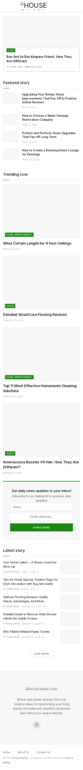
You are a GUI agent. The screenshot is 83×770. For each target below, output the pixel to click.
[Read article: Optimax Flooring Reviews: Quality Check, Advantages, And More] (70, 602)
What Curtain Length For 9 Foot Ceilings (37, 243)
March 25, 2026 (30, 159)
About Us (23, 752)
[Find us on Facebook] (27, 725)
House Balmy (20, 757)
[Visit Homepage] (41, 6)
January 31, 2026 (12, 473)
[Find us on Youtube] (56, 725)
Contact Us (43, 752)
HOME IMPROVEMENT (19, 234)
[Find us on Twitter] (36, 725)
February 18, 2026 (13, 320)
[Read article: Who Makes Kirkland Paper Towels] (70, 636)
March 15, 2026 (33, 67)
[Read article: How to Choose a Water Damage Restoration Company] (11, 119)
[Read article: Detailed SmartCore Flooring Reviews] (41, 282)
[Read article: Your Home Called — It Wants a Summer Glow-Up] (70, 567)
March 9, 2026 (11, 249)
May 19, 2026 (28, 589)
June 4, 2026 (28, 572)
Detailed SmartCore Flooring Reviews (35, 314)
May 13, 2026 (29, 107)
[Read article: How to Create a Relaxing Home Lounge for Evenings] (11, 154)
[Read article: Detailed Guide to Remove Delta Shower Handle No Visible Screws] (70, 619)
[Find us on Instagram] (46, 725)
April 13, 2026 (29, 124)
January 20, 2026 (31, 606)
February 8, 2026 (13, 396)
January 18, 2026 (31, 623)
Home (6, 752)
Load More (41, 653)
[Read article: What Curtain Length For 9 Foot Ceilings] (41, 211)
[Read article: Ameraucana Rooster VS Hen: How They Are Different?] (41, 430)
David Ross (16, 67)
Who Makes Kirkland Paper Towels (26, 631)
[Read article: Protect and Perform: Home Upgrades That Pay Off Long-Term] (11, 137)
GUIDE (11, 50)
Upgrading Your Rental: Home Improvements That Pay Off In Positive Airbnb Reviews (49, 98)
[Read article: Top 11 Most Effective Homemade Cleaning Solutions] (41, 353)
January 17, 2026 (31, 637)
